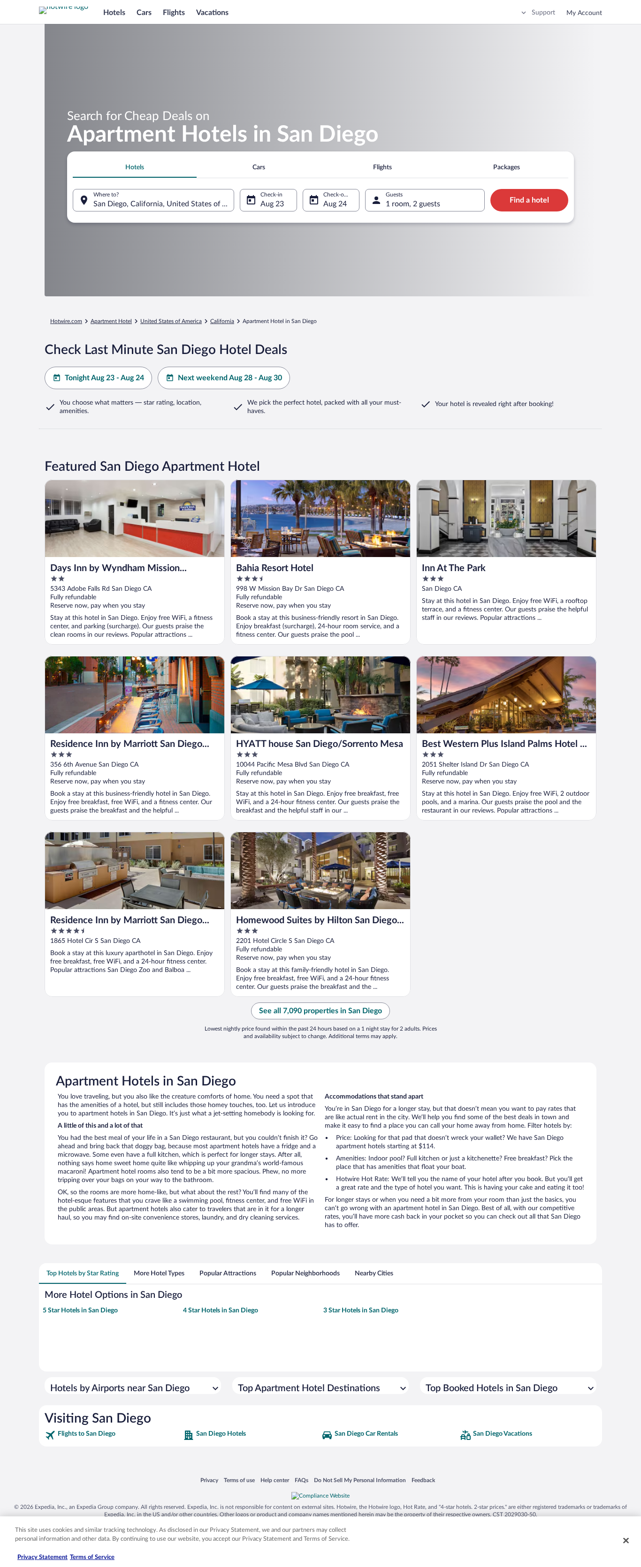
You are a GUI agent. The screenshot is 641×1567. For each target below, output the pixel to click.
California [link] (222, 321)
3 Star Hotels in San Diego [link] (360, 1310)
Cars (144, 12)
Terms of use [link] (239, 1480)
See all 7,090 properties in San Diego (320, 1011)
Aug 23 (272, 204)
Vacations (212, 12)
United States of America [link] (171, 321)
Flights (174, 12)
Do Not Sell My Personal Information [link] (360, 1480)
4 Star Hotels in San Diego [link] (220, 1310)
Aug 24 (335, 204)
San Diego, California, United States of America (163, 204)
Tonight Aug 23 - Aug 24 (104, 378)
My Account (584, 13)
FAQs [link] (301, 1480)
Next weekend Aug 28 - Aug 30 (230, 378)
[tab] (135, 167)
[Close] (626, 1540)
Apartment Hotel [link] (111, 321)
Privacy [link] (209, 1480)
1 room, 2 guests (413, 204)
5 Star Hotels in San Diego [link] (80, 1310)
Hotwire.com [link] (66, 321)
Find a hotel (529, 200)
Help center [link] (274, 1480)
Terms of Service (92, 1557)
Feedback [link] (423, 1480)
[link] (113, 1435)
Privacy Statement (42, 1557)
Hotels (114, 12)
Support (543, 12)
